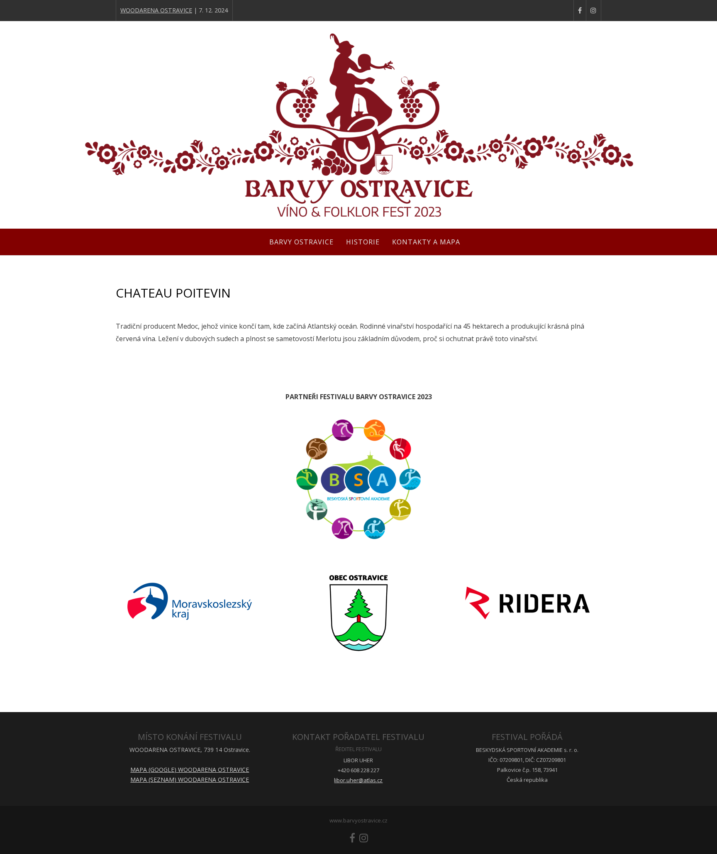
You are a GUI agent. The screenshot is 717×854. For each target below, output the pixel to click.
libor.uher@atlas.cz (358, 780)
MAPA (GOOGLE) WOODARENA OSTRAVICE (189, 769)
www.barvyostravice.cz (358, 820)
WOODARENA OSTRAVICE (156, 10)
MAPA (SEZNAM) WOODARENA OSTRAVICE (189, 779)
